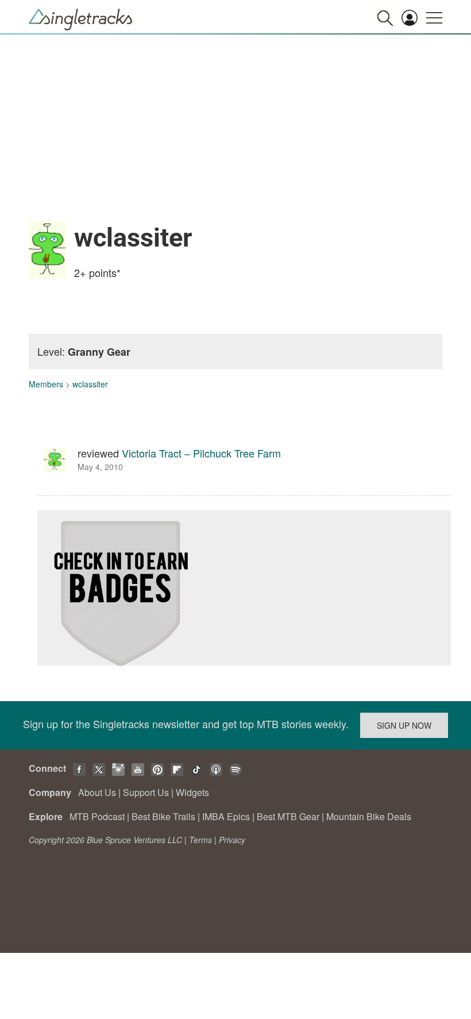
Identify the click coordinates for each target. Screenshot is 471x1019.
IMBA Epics (226, 816)
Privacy (232, 839)
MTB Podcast (97, 816)
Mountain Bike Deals (368, 816)
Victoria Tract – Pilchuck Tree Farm (201, 452)
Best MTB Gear (288, 816)
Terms (200, 839)
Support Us (146, 792)
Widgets (192, 792)
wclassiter (90, 384)
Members (46, 384)
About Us (97, 792)
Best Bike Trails (163, 816)
